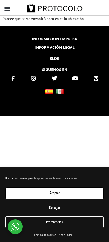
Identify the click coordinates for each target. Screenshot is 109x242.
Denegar (54, 208)
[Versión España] (49, 91)
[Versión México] (60, 91)
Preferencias (54, 222)
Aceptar (54, 193)
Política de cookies (45, 234)
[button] (7, 8)
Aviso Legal (65, 234)
